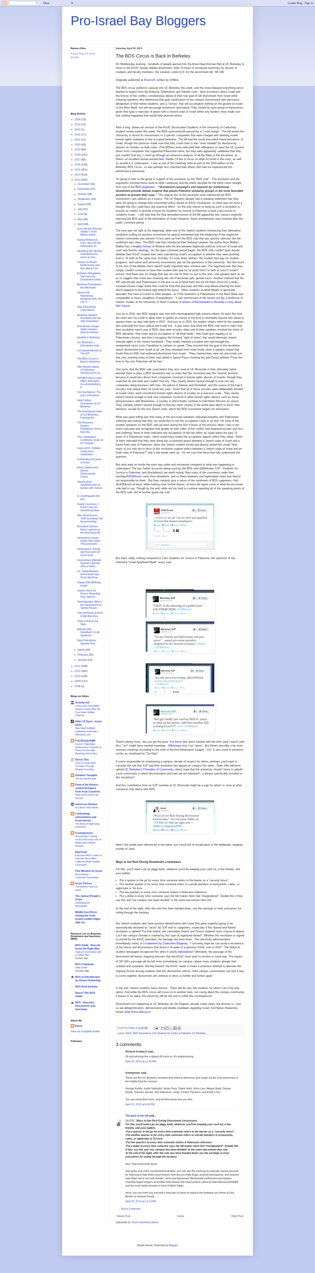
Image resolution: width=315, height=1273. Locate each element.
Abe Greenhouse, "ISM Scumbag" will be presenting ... (90, 518)
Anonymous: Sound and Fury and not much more (88, 552)
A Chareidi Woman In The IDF (89, 352)
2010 (78, 676)
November (84, 188)
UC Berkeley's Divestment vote (88, 344)
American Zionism (86, 804)
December (84, 184)
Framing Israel (84, 833)
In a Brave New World (86, 807)
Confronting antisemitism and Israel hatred (85, 817)
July (80, 209)
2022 (78, 134)
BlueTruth (81, 852)
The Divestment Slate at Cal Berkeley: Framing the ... (89, 414)
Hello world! (81, 967)
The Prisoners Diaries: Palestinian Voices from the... (89, 427)
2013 (78, 179)
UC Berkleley (199, 1033)
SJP (154, 1033)
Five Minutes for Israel (88, 870)
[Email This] (163, 1028)
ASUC (128, 1033)
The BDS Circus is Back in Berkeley (88, 360)
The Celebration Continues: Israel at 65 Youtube (90, 440)
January (83, 659)
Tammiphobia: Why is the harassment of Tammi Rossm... (89, 604)
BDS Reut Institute (86, 986)
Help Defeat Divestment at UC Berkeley (89, 403)
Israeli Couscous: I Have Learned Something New (88, 507)
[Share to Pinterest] (179, 1028)
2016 (78, 164)
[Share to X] (171, 1028)
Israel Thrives (83, 883)
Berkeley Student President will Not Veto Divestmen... (89, 318)
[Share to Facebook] (175, 1028)
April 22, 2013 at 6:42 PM (139, 1104)
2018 (78, 154)
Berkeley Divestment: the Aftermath (89, 286)
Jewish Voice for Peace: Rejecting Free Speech (88, 593)
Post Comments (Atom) (145, 1222)
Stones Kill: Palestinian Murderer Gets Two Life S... (89, 297)
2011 (78, 671)
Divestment (145, 1033)
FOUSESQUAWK (85, 740)
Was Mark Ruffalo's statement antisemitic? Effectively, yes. (86, 731)
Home (180, 1216)
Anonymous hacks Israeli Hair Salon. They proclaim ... (89, 541)
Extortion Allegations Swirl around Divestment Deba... (89, 276)
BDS (135, 1033)
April (81, 224)
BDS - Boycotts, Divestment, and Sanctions (85, 1006)
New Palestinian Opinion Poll (86, 642)
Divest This (82, 759)
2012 (78, 666)
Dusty (78, 1025)
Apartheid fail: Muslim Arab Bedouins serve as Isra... (89, 254)
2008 (78, 686)
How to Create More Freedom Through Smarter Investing (85, 766)
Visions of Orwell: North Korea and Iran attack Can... (88, 265)
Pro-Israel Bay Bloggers (138, 21)
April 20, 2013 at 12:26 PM (140, 1061)
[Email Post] (156, 1028)
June (81, 214)
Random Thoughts (86, 775)
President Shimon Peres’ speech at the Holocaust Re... (89, 529)
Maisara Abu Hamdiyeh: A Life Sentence (88, 632)
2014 (78, 174)
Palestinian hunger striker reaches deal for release (88, 329)
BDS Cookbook (84, 964)
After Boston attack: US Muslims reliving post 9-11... (89, 370)
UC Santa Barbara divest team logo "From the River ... (89, 574)
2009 (78, 681)
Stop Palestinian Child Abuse (86, 308)
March (82, 649)
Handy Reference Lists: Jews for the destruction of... (89, 243)
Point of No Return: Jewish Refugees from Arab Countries (87, 788)
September (84, 199)
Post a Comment (130, 1208)
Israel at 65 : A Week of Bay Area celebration (88, 451)
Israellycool (82, 702)
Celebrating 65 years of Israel (89, 461)
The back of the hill (136, 1115)
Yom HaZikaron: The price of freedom (89, 394)
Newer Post (123, 1216)
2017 (78, 159)
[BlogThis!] (167, 1028)
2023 (78, 129)
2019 (78, 149)
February (83, 654)
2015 (78, 169)
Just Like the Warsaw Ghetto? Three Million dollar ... (89, 231)
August (82, 204)
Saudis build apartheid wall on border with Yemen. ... (90, 486)
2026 (78, 119)
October (82, 194)
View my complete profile (85, 1031)
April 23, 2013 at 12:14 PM (140, 1201)
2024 (78, 124)
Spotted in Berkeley (88, 337)
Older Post (237, 1216)
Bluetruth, (150, 80)
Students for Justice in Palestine (174, 1033)
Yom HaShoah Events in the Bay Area (90, 614)
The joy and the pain (85, 778)
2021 (78, 139)
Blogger (173, 1245)
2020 (78, 144)
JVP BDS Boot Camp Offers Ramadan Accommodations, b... (89, 382)
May (80, 219)
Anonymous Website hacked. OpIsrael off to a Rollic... (89, 563)
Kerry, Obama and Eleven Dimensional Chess (87, 472)
